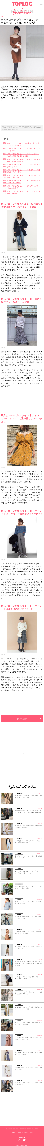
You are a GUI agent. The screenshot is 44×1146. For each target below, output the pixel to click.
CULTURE (35, 1129)
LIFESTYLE (23, 1129)
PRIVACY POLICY (29, 1132)
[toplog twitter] (24, 1140)
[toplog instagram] (19, 1140)
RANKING (13, 1132)
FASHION (9, 1129)
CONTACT (20, 1132)
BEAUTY (15, 1129)
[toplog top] (22, 4)
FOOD (29, 1129)
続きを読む (22, 719)
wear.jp (3, 252)
